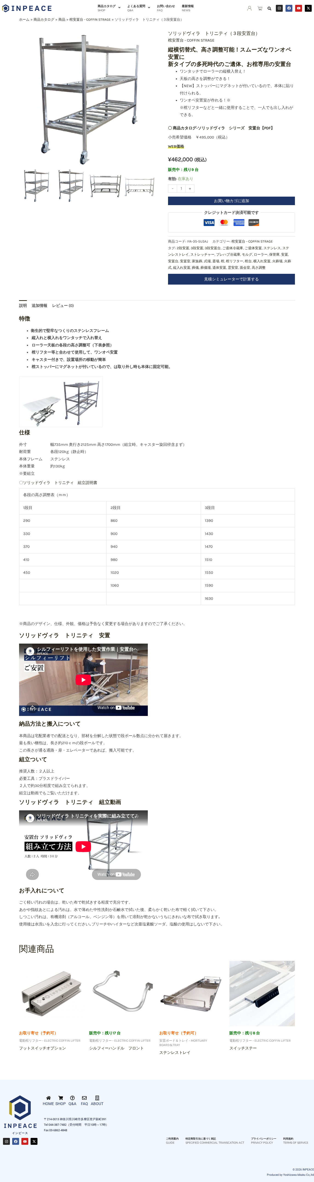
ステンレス (272, 248)
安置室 (185, 261)
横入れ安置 (262, 261)
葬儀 (195, 268)
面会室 (245, 268)
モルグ (247, 254)
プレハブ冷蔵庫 (228, 254)
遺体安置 (219, 268)
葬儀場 (205, 268)
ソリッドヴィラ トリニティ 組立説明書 (60, 482)
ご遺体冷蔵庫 (232, 248)
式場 (207, 261)
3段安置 (197, 248)
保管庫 (274, 254)
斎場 (215, 261)
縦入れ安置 (181, 268)
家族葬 (197, 261)
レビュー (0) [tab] (63, 305)
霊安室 (233, 268)
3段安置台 (213, 248)
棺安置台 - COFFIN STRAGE (191, 40)
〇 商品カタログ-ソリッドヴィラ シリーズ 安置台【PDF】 (221, 128)
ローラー (261, 254)
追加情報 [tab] (39, 305)
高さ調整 (258, 268)
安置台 (173, 261)
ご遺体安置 (253, 248)
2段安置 (183, 248)
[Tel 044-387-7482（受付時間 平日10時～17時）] (177, 1125)
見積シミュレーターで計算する (231, 279)
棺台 (248, 261)
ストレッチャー (202, 254)
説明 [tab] (23, 305)
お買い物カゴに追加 (231, 200)
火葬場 (277, 261)
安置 (284, 254)
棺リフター (234, 261)
